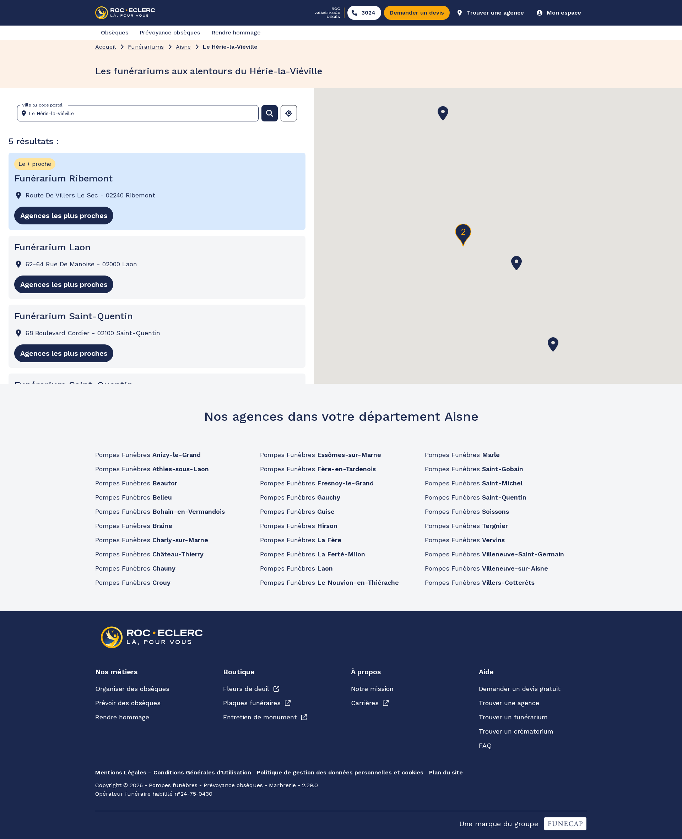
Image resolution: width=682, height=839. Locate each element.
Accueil (105, 46)
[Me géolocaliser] (289, 113)
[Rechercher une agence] (269, 113)
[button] (516, 263)
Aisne (183, 46)
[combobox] (141, 113)
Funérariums (146, 46)
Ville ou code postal (42, 105)
